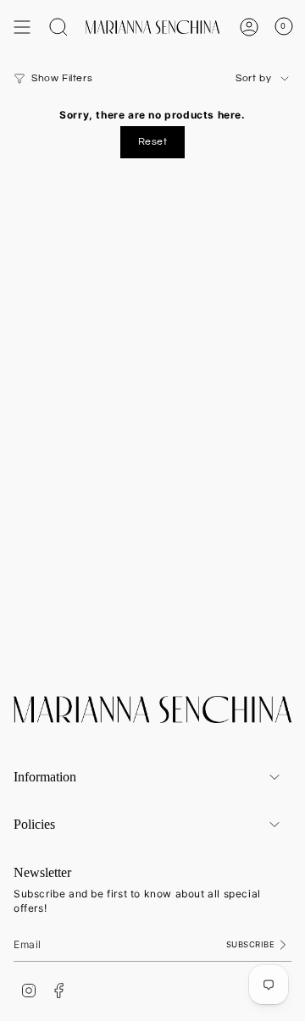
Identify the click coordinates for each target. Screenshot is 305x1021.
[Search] (58, 27)
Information (45, 777)
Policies (34, 824)
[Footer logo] (152, 709)
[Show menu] (22, 27)
